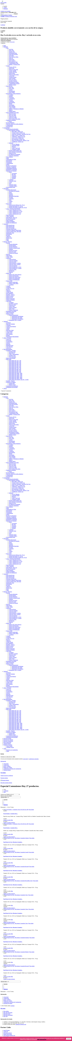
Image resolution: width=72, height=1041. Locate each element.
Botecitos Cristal (10, 330)
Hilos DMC (8, 359)
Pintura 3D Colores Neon (14, 277)
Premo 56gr (11, 68)
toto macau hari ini (7, 1032)
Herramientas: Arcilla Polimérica (13, 93)
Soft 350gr (11, 55)
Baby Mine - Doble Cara (17, 131)
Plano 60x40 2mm (10, 225)
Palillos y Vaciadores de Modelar (16, 108)
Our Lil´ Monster (15, 144)
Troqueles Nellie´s (13, 186)
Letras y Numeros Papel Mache (13, 208)
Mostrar (2, 795)
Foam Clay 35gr (12, 116)
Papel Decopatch (10, 215)
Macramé (8, 344)
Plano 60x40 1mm (10, 226)
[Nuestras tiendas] (5, 780)
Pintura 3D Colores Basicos (15, 274)
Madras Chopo (12, 384)
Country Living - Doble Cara (18, 132)
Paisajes (11, 193)
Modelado (5, 46)
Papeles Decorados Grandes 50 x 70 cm (18, 207)
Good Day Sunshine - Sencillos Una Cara (21, 134)
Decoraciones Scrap (10, 187)
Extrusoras (11, 97)
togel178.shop (6, 1030)
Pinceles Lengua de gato (14, 248)
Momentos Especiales (14, 196)
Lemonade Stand (15, 145)
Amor (10, 202)
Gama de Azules (12, 262)
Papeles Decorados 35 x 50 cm (16, 206)
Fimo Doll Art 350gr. (13, 57)
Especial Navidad (7, 738)
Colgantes (8, 325)
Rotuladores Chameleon (11, 169)
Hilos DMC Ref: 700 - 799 (15, 368)
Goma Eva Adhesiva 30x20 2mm (13, 230)
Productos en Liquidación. (12, 749)
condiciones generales (34, 758)
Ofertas (5, 388)
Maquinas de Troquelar (11, 170)
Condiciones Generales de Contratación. (12, 768)
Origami (8, 343)
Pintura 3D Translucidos (14, 278)
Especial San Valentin (8, 739)
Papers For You (12, 153)
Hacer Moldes (12, 106)
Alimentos (11, 198)
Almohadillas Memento (11, 168)
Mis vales (5, 1016)
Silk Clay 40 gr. (12, 113)
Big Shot (14, 174)
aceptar (68, 1038)
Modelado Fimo (9, 345)
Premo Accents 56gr (13, 69)
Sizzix (10, 172)
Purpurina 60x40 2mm (11, 229)
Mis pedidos (6, 1011)
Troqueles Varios (12, 184)
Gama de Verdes (12, 269)
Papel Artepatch (9, 220)
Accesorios (14, 173)
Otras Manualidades (7, 349)
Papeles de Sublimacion (11, 222)
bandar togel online (7, 1034)
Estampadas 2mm (10, 232)
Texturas (11, 100)
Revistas (8, 235)
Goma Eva (5, 224)
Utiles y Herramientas (14, 354)
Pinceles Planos (12, 245)
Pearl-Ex (8, 254)
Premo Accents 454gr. (14, 74)
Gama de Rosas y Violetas (15, 263)
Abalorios (5, 321)
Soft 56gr (11, 49)
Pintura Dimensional (13, 315)
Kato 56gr (11, 87)
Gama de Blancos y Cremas (15, 268)
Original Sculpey (13, 77)
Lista (4, 792)
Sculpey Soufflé (12, 70)
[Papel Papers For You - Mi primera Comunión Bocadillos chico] (18, 880)
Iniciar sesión (3, 2)
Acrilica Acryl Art (10, 288)
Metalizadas (11, 270)
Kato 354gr (11, 88)
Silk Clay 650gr (12, 115)
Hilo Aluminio (9, 334)
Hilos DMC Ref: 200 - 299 (15, 362)
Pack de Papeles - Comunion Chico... (10, 827)
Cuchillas (11, 94)
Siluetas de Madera (10, 221)
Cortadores (11, 101)
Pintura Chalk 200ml (13, 283)
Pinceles (8, 243)
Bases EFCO (12, 353)
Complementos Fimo (13, 63)
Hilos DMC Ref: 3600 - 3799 (15, 375)
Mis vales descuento (7, 1012)
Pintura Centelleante (13, 310)
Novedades (3, 772)
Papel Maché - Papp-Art (11, 217)
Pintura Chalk (9, 281)
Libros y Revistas (7, 337)
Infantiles (11, 194)
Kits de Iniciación (7, 742)
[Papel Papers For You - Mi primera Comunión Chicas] (15, 909)
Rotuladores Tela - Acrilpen (15, 320)
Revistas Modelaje (10, 122)
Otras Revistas (9, 346)
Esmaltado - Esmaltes (11, 350)
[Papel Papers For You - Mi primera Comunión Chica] (15, 895)
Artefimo (12, 1005)
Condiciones (6, 765)
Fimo (7, 48)
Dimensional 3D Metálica (17, 318)
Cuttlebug (11, 179)
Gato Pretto (8, 301)
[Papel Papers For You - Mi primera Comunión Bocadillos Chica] (16, 866)
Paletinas (11, 249)
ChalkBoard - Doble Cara (17, 141)
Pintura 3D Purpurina (13, 275)
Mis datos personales (8, 1015)
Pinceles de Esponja (13, 253)
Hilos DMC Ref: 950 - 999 (15, 372)
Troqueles (14, 175)
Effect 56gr (11, 50)
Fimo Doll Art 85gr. (13, 54)
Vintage (10, 201)
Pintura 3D (8, 273)
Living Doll (11, 75)
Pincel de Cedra (12, 251)
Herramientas (12, 91)
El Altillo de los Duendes (14, 154)
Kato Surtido (12, 92)
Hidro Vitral (11, 308)
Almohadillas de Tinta (11, 159)
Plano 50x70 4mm (10, 227)
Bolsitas (8, 335)
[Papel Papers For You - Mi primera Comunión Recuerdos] (16, 966)
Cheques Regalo (7, 743)
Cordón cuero (9, 332)
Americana (8, 258)
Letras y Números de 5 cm (15, 213)
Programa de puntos (7, 1003)
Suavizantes (11, 105)
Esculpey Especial (13, 81)
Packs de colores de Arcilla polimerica (14, 124)
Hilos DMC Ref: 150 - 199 (15, 360)
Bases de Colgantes (10, 324)
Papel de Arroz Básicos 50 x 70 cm (17, 205)
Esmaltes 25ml (12, 355)
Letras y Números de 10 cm (15, 212)
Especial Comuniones (14, 155)
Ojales (7, 751)
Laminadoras (12, 98)
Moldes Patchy (12, 111)
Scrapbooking (6, 127)
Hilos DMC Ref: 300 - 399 (15, 363)
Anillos (7, 329)
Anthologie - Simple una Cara (18, 136)
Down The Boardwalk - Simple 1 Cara (20, 140)
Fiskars (7, 164)
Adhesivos (8, 236)
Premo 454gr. (12, 73)
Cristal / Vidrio (9, 256)
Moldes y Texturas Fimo (14, 64)
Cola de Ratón (9, 331)
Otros (10, 200)
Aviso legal (5, 763)
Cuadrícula (5, 790)
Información (3, 761)
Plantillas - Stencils (10, 294)
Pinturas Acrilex (9, 313)
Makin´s (11, 110)
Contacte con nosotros (5, 11)
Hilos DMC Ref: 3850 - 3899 (15, 378)
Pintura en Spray (10, 296)
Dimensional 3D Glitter (17, 317)
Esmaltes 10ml (12, 351)
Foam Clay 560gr (13, 117)
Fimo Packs (11, 59)
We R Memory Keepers (14, 130)
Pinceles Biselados (13, 246)
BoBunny (11, 143)
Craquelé (8, 286)
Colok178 (5, 1031)
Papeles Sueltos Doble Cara (15, 150)
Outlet (4, 748)
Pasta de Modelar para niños (12, 112)
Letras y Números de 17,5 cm (15, 211)
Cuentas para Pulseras (11, 326)
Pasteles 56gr (12, 51)
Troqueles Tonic (12, 181)
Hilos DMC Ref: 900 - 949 (15, 370)
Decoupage (5, 188)
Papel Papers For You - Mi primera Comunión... (12, 842)
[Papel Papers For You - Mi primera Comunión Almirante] (16, 838)
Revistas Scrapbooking (11, 165)
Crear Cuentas (12, 107)
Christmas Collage (16, 149)
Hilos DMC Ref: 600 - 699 (15, 367)
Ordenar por (3, 794)
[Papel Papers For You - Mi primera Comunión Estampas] (16, 937)
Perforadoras (9, 162)
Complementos (9, 125)
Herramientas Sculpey (14, 82)
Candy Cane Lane (16, 148)
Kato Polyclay (9, 86)
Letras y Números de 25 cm (15, 210)
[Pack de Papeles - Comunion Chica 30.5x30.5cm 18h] (15, 809)
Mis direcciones (6, 1013)
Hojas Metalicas (9, 293)
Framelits (14, 177)
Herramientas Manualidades (12, 336)
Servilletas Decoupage (11, 189)
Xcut (10, 183)
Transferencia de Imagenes (12, 386)
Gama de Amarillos (13, 260)
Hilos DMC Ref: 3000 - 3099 (15, 373)
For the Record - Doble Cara (18, 139)
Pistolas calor (9, 237)
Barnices (11, 272)
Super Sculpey (12, 78)
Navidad (11, 197)
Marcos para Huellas (10, 358)
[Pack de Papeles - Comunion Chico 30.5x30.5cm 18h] (15, 823)
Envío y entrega (6, 766)
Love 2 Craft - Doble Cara (18, 138)
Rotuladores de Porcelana (12, 387)
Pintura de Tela (9, 297)
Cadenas (8, 327)
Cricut (10, 182)
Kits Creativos (12, 60)
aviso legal (25, 758)
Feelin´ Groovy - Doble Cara (18, 135)
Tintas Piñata (9, 255)
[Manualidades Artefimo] (6, 15)
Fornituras (8, 322)
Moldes (10, 103)
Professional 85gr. (13, 53)
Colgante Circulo (10, 747)
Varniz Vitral (12, 306)
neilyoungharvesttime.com (9, 1035)
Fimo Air (11, 58)
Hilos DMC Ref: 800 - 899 (15, 369)
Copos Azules (9, 746)
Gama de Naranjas (13, 265)
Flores (10, 192)
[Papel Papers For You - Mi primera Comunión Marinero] (16, 951)
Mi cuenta (3, 1008)
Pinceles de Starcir (13, 250)
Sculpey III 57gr (12, 67)
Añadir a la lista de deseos (9, 822)
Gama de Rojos (12, 259)
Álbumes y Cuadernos (11, 167)
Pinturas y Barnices (7, 241)
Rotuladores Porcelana (11, 311)
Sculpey (8, 65)
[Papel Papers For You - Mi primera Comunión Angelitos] (15, 852)
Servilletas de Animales (14, 191)
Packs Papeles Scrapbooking (15, 151)
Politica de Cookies (7, 767)
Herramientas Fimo (13, 62)
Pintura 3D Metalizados (14, 279)
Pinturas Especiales (10, 298)
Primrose (14, 146)
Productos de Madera (11, 382)
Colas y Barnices (10, 216)
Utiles (7, 240)
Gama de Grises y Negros (14, 264)
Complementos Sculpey (14, 83)
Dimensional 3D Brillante (17, 316)
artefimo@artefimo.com (21, 1024)
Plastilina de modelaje (11, 120)
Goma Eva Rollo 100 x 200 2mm (13, 231)
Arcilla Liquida (9, 292)
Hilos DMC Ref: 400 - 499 (15, 364)
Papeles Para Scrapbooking (12, 129)
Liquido (11, 89)
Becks (10, 121)
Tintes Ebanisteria (10, 312)
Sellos (7, 158)
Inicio (4, 45)
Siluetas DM (12, 383)
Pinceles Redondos (13, 244)
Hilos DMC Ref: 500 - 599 (15, 365)
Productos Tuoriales (7, 744)
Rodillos (11, 96)
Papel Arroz (8, 203)
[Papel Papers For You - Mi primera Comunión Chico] (15, 923)
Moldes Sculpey (12, 84)
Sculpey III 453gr (13, 72)
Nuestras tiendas (7, 770)
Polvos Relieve (9, 156)
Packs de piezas (12, 356)
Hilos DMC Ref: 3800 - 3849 (15, 377)
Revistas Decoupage (10, 219)
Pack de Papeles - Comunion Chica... (10, 813)
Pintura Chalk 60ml (13, 282)
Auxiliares (11, 284)
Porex (7, 239)
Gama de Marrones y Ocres (15, 267)
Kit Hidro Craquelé (13, 303)
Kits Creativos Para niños (14, 119)
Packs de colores (12, 79)
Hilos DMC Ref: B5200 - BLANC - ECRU (19, 379)
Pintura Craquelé (12, 307)
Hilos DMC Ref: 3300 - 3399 (15, 374)
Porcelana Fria (9, 126)
